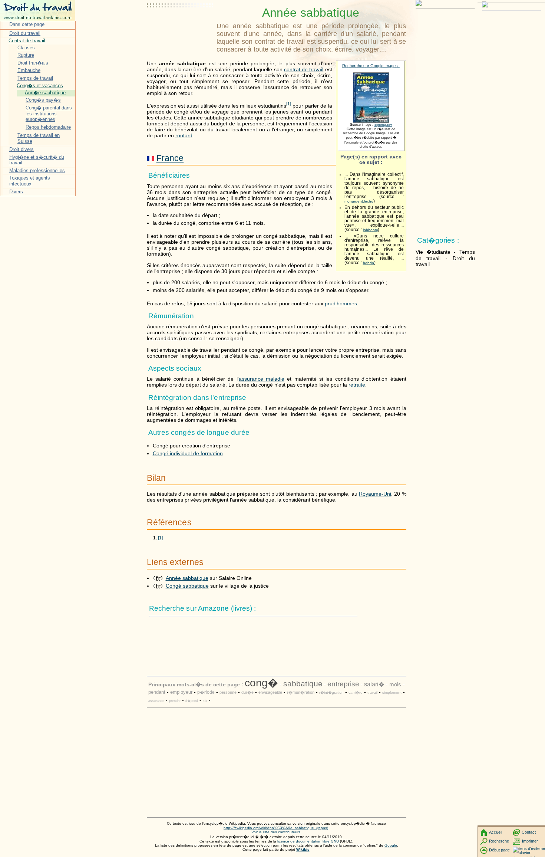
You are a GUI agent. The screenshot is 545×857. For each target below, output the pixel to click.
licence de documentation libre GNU (308, 841)
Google (390, 845)
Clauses (26, 47)
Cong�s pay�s (43, 100)
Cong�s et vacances (40, 85)
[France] (150, 158)
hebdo (368, 263)
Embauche (28, 70)
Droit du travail (24, 33)
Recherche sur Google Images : (371, 65)
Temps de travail (35, 78)
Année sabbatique (187, 578)
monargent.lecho (358, 201)
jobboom (370, 230)
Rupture (25, 55)
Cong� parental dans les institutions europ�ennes (49, 113)
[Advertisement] (180, 24)
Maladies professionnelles (37, 170)
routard (183, 135)
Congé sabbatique (187, 586)
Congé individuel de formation (188, 453)
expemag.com (383, 125)
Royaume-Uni (375, 494)
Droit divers (21, 149)
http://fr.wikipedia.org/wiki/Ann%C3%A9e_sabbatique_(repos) (276, 828)
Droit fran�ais (32, 63)
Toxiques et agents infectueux (29, 181)
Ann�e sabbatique (45, 92)
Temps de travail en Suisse (38, 138)
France (170, 158)
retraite (357, 385)
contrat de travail (304, 69)
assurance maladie (261, 379)
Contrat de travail (27, 40)
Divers (16, 191)
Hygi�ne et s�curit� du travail (36, 160)
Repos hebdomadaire (48, 127)
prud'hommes (341, 303)
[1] (160, 538)
